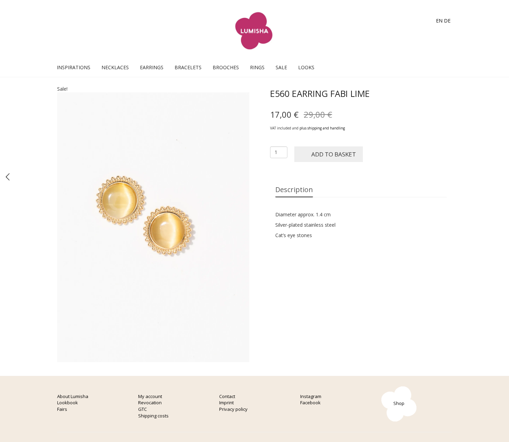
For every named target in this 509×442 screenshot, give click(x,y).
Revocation (150, 402)
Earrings (151, 67)
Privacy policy (233, 409)
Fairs (62, 409)
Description (294, 189)
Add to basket (333, 154)
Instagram (310, 396)
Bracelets (188, 67)
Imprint (226, 402)
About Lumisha (72, 396)
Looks (306, 67)
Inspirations (73, 67)
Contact (227, 396)
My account (150, 396)
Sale (281, 67)
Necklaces (115, 67)
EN (439, 20)
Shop (398, 403)
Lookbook (67, 402)
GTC (142, 409)
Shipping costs (153, 416)
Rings (257, 67)
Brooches (226, 67)
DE (447, 20)
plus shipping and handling (322, 128)
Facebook (310, 402)
